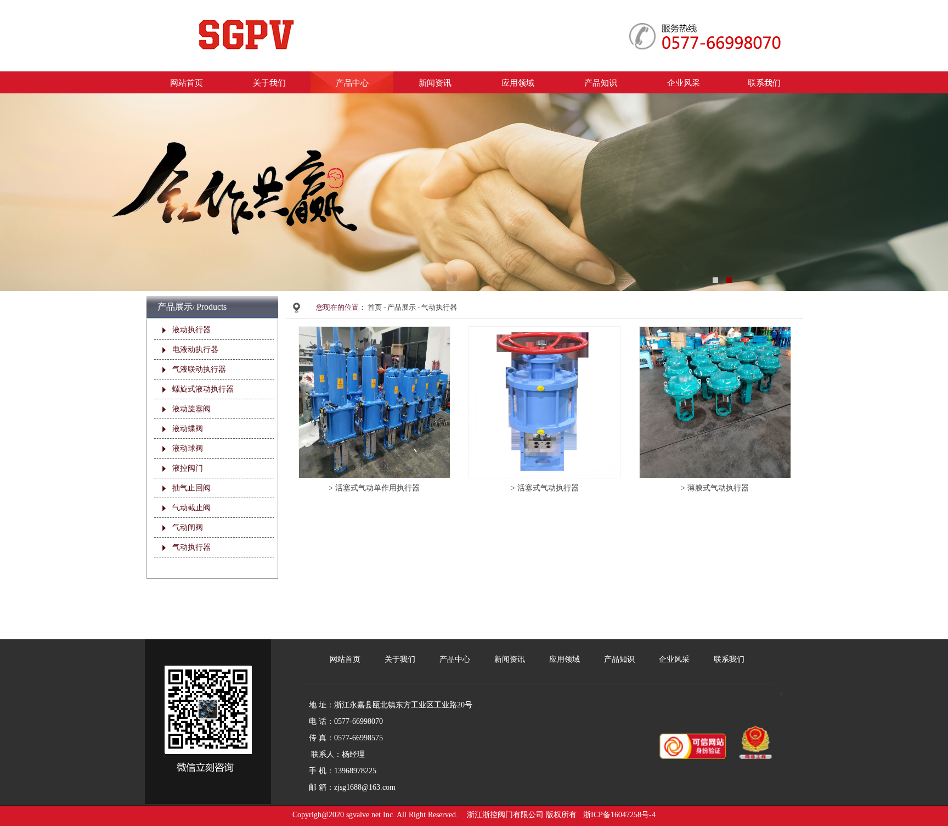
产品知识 (600, 83)
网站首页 (186, 83)
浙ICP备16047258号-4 (619, 815)
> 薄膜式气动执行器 (715, 488)
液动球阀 (187, 448)
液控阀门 (187, 468)
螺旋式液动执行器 (203, 389)
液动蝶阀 (187, 429)
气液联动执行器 (199, 369)
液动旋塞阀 (191, 409)
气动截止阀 (191, 508)
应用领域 (517, 83)
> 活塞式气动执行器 (545, 488)
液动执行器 (191, 330)
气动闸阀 (187, 527)
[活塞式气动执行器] (544, 331)
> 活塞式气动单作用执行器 (374, 488)
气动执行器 (191, 547)
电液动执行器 (195, 349)
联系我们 (764, 83)
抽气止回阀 (191, 488)
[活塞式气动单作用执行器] (374, 331)
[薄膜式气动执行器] (715, 331)
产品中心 (352, 83)
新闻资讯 (435, 83)
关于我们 (269, 83)
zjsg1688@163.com (365, 787)
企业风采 (683, 83)
